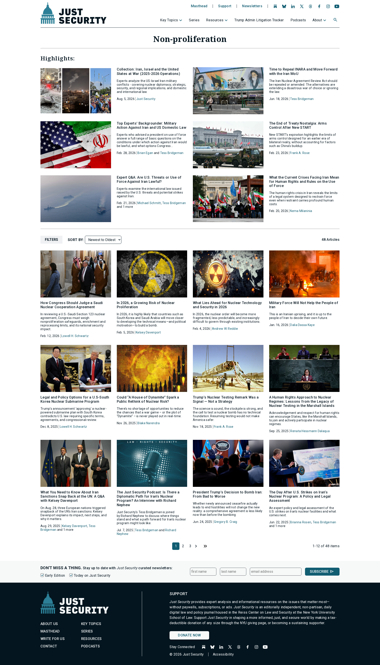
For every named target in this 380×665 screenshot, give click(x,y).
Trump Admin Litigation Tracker (259, 20)
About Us (49, 624)
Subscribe (319, 571)
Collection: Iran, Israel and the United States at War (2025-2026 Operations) (148, 71)
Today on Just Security (92, 575)
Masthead (199, 6)
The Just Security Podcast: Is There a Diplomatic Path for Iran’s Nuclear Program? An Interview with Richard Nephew (148, 498)
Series (194, 20)
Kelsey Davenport (148, 332)
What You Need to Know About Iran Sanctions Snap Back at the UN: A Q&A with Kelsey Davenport (72, 496)
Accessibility (223, 654)
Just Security (145, 99)
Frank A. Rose (300, 153)
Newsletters (252, 6)
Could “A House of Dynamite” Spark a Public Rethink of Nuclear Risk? (148, 399)
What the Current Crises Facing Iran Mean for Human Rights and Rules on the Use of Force (304, 181)
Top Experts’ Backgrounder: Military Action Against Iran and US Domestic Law (151, 125)
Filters (51, 239)
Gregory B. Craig (225, 522)
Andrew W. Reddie (225, 328)
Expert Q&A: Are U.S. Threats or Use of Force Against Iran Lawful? (149, 179)
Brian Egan (145, 153)
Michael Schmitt (149, 203)
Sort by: (76, 240)
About (317, 20)
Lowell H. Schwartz (75, 336)
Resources (214, 20)
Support (224, 6)
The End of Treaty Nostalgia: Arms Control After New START (298, 125)
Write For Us (52, 639)
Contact (48, 646)
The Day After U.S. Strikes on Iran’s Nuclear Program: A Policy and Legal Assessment (300, 496)
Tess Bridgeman (302, 99)
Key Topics (169, 20)
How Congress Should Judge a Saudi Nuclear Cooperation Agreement (71, 305)
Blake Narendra (148, 423)
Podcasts (298, 20)
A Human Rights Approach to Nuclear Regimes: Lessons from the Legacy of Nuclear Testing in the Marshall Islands (301, 401)
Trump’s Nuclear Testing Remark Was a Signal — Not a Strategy (226, 399)
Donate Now (189, 635)
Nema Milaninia (301, 211)
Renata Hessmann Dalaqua (309, 431)
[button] (336, 20)
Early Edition (55, 575)
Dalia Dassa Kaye (302, 325)
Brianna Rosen (300, 522)
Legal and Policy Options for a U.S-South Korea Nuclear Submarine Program (74, 399)
